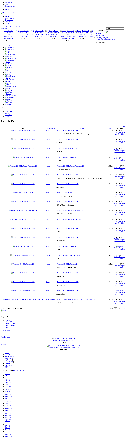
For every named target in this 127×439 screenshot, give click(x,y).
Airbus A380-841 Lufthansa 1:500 (67, 291)
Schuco (48, 184)
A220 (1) (8, 414)
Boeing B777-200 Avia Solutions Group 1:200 (56, 37)
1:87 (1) (7, 379)
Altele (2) (8, 398)
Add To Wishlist (120, 134)
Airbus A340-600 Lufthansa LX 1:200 (69, 219)
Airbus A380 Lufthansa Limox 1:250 (68, 255)
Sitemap (7, 116)
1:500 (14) (8, 384)
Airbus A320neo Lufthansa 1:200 (67, 148)
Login (7, 4)
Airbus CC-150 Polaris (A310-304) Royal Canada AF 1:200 (76, 299)
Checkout (8, 21)
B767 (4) (7, 428)
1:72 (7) (7, 377)
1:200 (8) (8, 381)
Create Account (9, 6)
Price (111, 128)
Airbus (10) (8, 408)
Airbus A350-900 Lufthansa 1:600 (67, 237)
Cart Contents (9, 362)
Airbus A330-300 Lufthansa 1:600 (67, 184)
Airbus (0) (8, 395)
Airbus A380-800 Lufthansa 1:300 (67, 273)
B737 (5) (7, 424)
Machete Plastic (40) (102, 37)
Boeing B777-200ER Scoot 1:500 (41, 35)
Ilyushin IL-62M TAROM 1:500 (26, 35)
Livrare (7, 113)
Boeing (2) (8, 396)
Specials (3, 344)
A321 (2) (8, 419)
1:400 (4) (8, 383)
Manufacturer (50, 128)
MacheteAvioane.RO (19, 370)
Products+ (82, 128)
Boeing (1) (8, 436)
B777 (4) (7, 429)
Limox (48, 139)
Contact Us (8, 23)
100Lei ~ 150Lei (10, 324)
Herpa (47, 130)
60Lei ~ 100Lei (10, 322)
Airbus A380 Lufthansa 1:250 (66, 246)
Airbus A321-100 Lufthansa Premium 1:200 (71, 166)
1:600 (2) (8, 386)
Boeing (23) (8, 410)
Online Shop (5, 27)
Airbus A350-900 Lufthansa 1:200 (67, 228)
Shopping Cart (5, 330)
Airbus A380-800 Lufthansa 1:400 (67, 282)
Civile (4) (8, 389)
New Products (9, 18)
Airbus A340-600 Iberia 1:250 (66, 193)
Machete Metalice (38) (100, 34)
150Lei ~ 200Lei (10, 325)
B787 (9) (7, 431)
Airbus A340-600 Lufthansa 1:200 (67, 201)
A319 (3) (8, 415)
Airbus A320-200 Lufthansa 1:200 (67, 139)
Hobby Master (50, 299)
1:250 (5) (8, 405)
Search (12, 27)
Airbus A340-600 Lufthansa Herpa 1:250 (70, 210)
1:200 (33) (8, 403)
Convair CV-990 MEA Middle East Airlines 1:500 (63, 347)
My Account (9, 20)
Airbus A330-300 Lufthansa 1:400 (67, 175)
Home (7, 16)
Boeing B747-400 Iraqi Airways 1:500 (71, 35)
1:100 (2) (8, 401)
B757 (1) (7, 426)
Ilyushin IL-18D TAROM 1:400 (11, 35)
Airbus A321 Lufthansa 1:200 (66, 157)
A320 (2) (8, 417)
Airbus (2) (8, 435)
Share (124, 126)
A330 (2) (8, 421)
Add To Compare (119, 132)
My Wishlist (8, 2)
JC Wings (49, 175)
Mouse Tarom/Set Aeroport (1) (105, 39)
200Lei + (8, 327)
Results (18, 27)
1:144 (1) (8, 374)
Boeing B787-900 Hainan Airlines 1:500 (86, 35)
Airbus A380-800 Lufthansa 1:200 (67, 264)
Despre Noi (8, 111)
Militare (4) (8, 391)
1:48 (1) (7, 375)
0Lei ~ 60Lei (9, 320)
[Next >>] (123, 308)
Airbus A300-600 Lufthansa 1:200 (67, 130)
